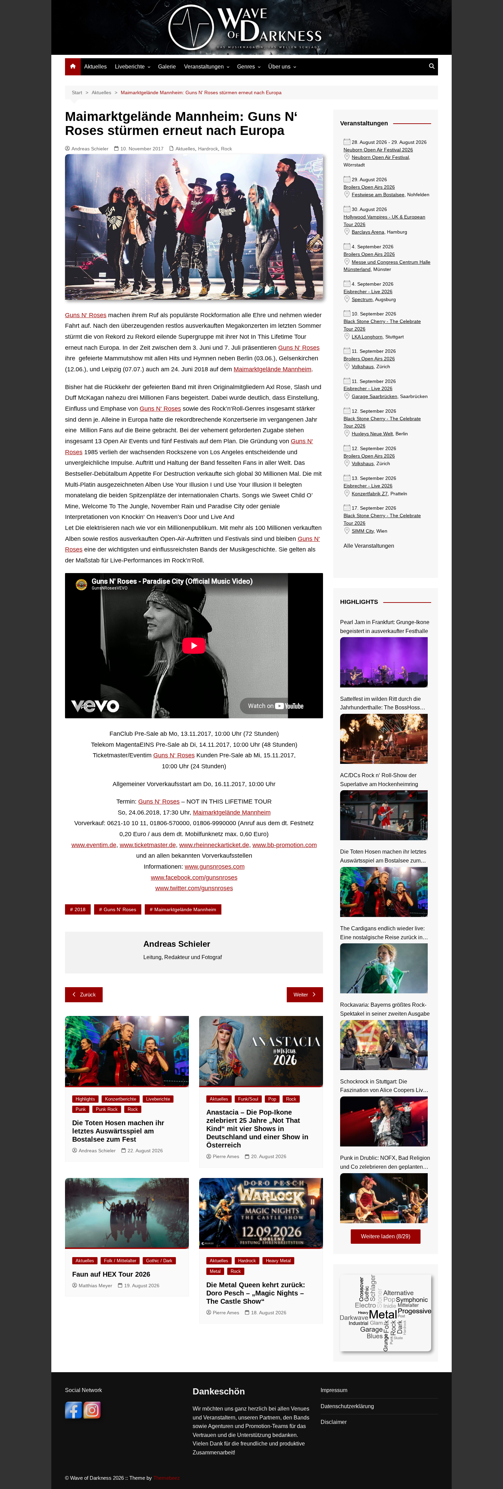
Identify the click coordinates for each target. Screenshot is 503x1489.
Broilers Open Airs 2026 (369, 187)
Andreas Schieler (90, 148)
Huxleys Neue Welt (372, 433)
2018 (80, 909)
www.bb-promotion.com (285, 845)
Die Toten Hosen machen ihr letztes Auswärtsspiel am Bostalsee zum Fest (118, 1131)
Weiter (301, 994)
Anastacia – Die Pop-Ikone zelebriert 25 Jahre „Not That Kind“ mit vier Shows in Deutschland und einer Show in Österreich (257, 1128)
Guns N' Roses (120, 909)
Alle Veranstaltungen (369, 546)
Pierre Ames (226, 1156)
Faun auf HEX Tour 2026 (111, 1274)
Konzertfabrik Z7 (370, 493)
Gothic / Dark (159, 1260)
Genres (246, 67)
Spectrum (362, 299)
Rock (226, 148)
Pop (272, 1099)
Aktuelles (95, 67)
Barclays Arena (368, 232)
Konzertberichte (120, 1099)
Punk (81, 1109)
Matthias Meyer (95, 1285)
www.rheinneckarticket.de (214, 845)
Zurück (88, 994)
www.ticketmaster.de (148, 845)
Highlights (85, 1099)
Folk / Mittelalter (120, 1260)
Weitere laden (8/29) (385, 1236)
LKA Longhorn (367, 336)
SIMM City (363, 531)
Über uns (279, 67)
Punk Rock (107, 1109)
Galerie (167, 67)
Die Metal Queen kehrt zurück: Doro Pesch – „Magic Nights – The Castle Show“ (255, 1293)
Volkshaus (363, 366)
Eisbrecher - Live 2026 (368, 291)
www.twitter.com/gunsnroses (194, 888)
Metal (215, 1271)
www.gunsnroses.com (215, 866)
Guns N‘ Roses (85, 315)
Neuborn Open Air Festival (380, 157)
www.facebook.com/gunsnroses (194, 877)
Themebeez (166, 1478)
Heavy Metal (278, 1260)
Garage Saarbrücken (374, 396)
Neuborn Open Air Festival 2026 (378, 149)
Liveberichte (130, 67)
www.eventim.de (94, 845)
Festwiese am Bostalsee (378, 194)
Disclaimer (334, 1422)
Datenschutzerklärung (347, 1406)
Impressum (334, 1390)
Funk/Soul (248, 1099)
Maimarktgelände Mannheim (272, 369)
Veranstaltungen (204, 67)
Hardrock (208, 148)
